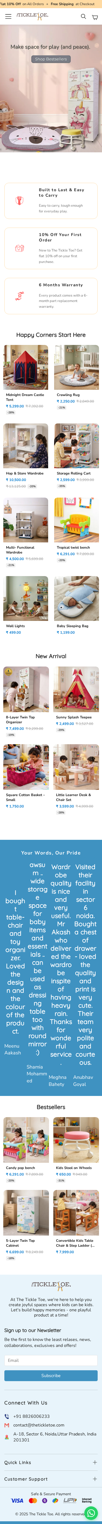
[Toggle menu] (8, 16)
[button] (84, 17)
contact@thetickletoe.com (38, 1425)
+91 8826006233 (31, 1416)
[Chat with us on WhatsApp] (91, 1513)
